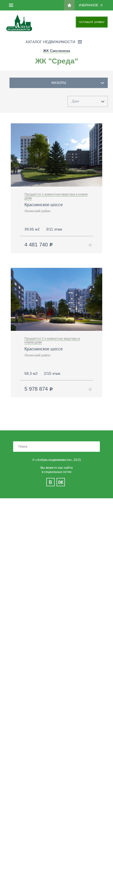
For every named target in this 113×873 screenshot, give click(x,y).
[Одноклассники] (60, 482)
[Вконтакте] (50, 482)
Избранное (90, 5)
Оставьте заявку (91, 22)
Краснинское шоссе (43, 205)
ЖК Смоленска (56, 51)
